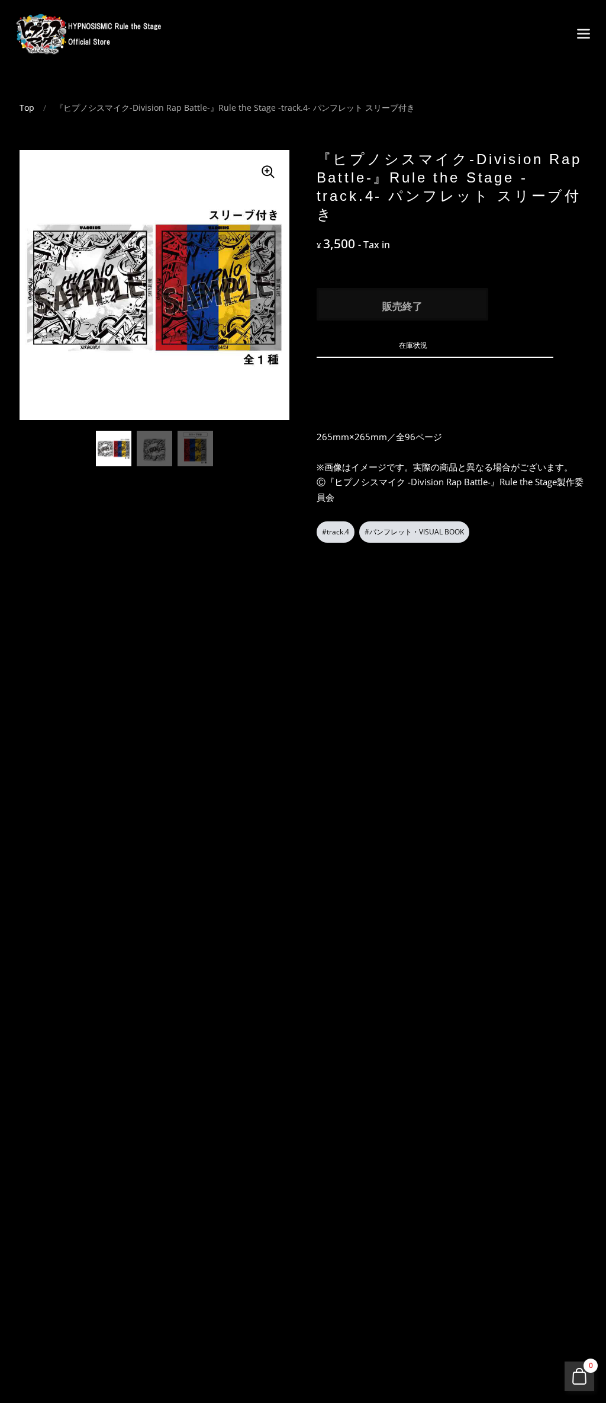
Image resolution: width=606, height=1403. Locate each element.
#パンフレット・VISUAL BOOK (414, 532)
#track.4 (335, 532)
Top (27, 107)
